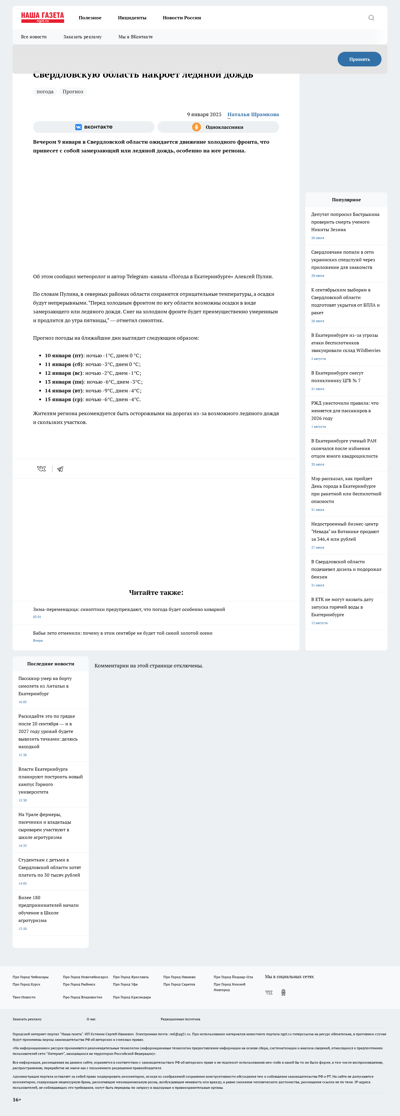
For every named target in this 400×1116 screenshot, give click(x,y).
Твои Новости (24, 997)
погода (45, 91)
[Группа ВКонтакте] (94, 127)
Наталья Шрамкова (253, 114)
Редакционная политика (180, 1019)
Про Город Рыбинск (79, 984)
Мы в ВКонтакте (136, 37)
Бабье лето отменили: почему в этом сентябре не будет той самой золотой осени (123, 636)
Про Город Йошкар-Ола (233, 977)
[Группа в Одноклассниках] (218, 127)
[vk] (42, 469)
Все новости (34, 37)
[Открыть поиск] (371, 17)
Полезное (90, 17)
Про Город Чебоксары (31, 977)
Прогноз (73, 91)
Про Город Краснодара (132, 997)
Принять (359, 59)
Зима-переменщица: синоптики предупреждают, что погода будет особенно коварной (129, 612)
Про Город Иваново (179, 977)
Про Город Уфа (125, 984)
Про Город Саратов (179, 984)
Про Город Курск (26, 984)
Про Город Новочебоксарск (85, 977)
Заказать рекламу (83, 37)
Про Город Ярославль (131, 977)
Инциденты (132, 17)
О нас (91, 1019)
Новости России (182, 17)
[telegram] (62, 469)
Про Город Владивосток (82, 997)
